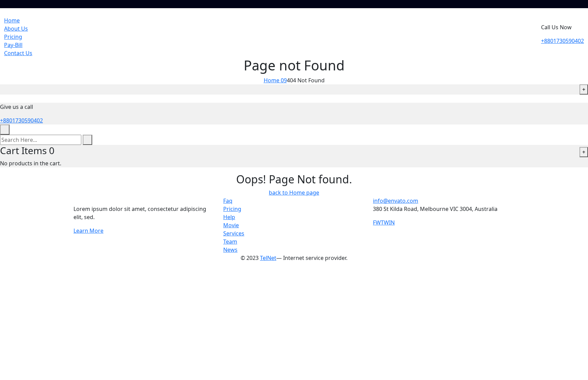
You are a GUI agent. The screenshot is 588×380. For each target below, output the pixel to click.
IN (392, 222)
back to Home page (294, 192)
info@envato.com (395, 200)
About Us (16, 28)
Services (233, 233)
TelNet (268, 258)
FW (377, 222)
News (230, 249)
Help (229, 217)
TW (385, 222)
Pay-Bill (13, 45)
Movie (231, 225)
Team (230, 241)
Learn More (88, 230)
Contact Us (18, 53)
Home (12, 20)
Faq (227, 200)
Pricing (13, 36)
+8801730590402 (562, 41)
